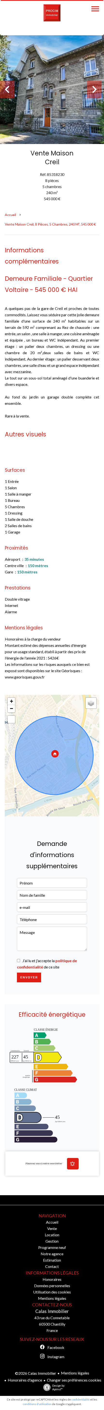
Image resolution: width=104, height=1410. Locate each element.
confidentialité (80, 1399)
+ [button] (11, 701)
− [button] (11, 708)
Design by (58, 1387)
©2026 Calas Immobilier (35, 1373)
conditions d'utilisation (37, 1404)
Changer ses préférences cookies (74, 1380)
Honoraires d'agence (25, 1380)
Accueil (10, 215)
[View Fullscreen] (11, 719)
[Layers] (91, 703)
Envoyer (29, 977)
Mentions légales (75, 1373)
